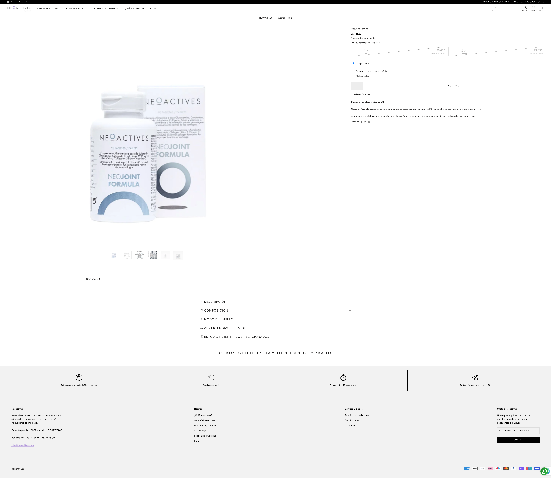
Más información (362, 76)
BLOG (153, 8)
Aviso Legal (200, 430)
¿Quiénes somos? (203, 415)
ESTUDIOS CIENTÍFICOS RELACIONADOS (236, 336)
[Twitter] (365, 122)
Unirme (518, 440)
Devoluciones (352, 420)
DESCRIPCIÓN (215, 301)
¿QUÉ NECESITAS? (134, 8)
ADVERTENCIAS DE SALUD (225, 328)
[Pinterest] (369, 122)
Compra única (362, 63)
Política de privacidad (205, 435)
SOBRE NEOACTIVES (47, 8)
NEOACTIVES (266, 18)
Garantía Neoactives (204, 420)
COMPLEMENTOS (74, 8)
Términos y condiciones (357, 415)
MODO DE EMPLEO (218, 319)
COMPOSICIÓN (215, 310)
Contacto (350, 425)
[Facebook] (361, 122)
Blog (196, 441)
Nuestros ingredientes (205, 425)
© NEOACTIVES (17, 469)
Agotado (454, 86)
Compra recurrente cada (368, 71)
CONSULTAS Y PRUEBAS (106, 8)
